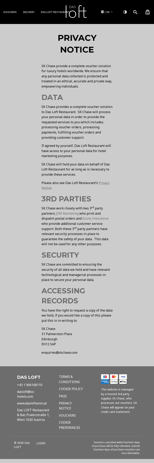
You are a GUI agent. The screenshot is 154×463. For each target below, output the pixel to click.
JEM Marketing (67, 213)
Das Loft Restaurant (55, 12)
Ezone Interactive (95, 218)
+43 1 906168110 (29, 385)
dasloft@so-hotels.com (26, 394)
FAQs (63, 396)
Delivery (28, 12)
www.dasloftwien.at (32, 403)
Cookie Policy (71, 389)
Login (40, 443)
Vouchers (10, 12)
